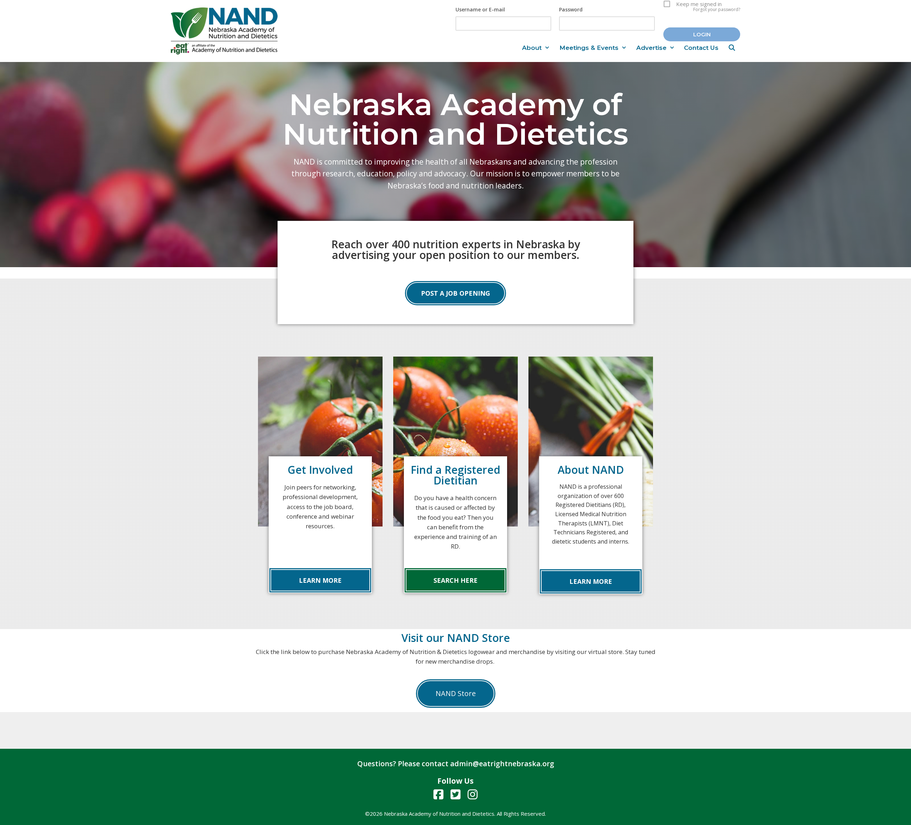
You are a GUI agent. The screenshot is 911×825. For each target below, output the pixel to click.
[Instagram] (472, 794)
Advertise (651, 47)
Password (571, 9)
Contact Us (701, 47)
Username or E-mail (480, 9)
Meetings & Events (588, 47)
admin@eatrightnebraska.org (502, 763)
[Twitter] (455, 794)
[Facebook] (438, 794)
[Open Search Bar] (731, 48)
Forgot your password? (716, 9)
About (532, 47)
